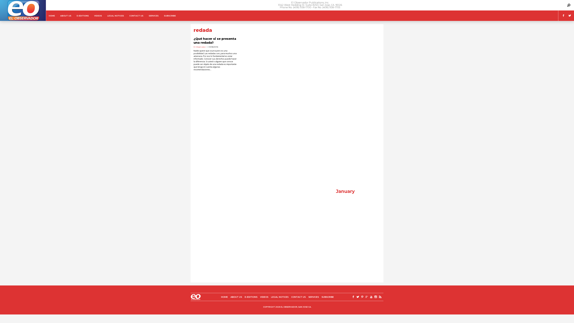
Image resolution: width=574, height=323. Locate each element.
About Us (65, 16)
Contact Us (136, 16)
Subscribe (170, 16)
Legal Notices (115, 16)
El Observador (200, 47)
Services (154, 16)
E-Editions (83, 16)
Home (52, 16)
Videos (98, 16)
